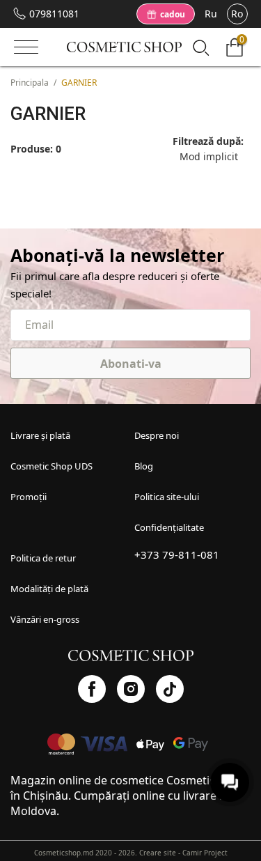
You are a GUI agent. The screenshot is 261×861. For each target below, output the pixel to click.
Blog (143, 466)
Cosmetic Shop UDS (51, 466)
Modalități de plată (49, 588)
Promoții (28, 496)
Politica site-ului (166, 496)
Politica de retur (43, 558)
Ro (237, 13)
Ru (211, 13)
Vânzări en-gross (44, 619)
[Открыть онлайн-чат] (229, 782)
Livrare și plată (40, 435)
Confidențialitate (169, 527)
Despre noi (156, 435)
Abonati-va (130, 363)
